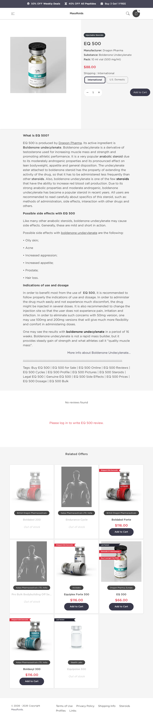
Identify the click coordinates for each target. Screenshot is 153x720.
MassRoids (17, 709)
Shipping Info (106, 706)
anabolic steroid (111, 156)
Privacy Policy (85, 706)
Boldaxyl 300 (31, 669)
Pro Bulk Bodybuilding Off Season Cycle (37, 594)
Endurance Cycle (77, 519)
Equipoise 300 (76, 669)
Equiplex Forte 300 (76, 594)
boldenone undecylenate (85, 332)
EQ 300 (121, 594)
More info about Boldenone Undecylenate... (99, 352)
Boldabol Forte (121, 519)
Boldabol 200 (32, 519)
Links (72, 710)
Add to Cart (140, 92)
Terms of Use (64, 706)
